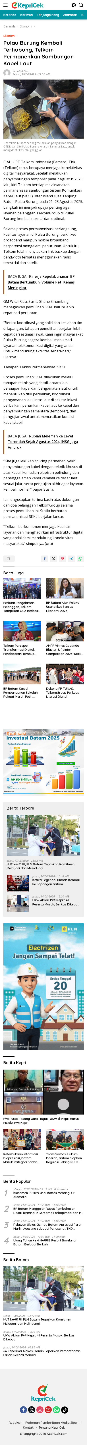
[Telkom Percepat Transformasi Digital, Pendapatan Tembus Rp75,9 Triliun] (22, 631)
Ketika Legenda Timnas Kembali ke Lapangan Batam (56, 882)
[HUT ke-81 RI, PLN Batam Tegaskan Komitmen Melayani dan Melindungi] (43, 835)
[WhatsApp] (56, 1410)
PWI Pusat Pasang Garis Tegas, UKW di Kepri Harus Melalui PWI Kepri (41, 1121)
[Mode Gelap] (73, 5)
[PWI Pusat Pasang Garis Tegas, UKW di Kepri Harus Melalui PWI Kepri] (43, 1092)
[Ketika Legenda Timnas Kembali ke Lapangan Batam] (18, 883)
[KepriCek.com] (27, 5)
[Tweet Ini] (53, 558)
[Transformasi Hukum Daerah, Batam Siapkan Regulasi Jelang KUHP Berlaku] (65, 1139)
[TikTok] (64, 1410)
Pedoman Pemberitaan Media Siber (51, 1423)
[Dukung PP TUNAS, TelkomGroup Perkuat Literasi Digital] (65, 674)
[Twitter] (31, 1410)
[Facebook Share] (44, 558)
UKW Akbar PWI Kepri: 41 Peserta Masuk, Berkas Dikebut (55, 902)
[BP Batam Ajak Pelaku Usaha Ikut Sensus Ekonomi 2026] (65, 588)
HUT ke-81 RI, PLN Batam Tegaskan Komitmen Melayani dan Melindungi (41, 866)
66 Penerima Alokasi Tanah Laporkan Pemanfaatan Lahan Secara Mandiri (42, 1353)
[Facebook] (23, 1410)
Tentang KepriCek (52, 1427)
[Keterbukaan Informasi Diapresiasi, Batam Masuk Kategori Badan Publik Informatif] (22, 1139)
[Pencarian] (81, 5)
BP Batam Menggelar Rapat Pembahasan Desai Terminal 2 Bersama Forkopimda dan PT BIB (48, 1211)
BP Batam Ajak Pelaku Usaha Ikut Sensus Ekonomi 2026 (62, 607)
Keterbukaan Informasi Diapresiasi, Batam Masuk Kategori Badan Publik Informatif (20, 1158)
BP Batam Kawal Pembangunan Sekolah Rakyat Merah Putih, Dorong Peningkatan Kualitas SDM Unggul (20, 693)
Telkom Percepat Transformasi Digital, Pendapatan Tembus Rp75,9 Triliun (19, 650)
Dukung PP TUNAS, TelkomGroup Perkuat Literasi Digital (62, 693)
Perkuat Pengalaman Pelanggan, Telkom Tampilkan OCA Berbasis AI (21, 607)
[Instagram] (40, 1410)
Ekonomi (9, 36)
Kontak (28, 1427)
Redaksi (15, 1423)
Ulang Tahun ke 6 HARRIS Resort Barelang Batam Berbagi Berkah (44, 1242)
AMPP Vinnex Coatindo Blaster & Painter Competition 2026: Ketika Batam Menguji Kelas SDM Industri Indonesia (64, 650)
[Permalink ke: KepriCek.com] (6, 72)
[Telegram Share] (71, 558)
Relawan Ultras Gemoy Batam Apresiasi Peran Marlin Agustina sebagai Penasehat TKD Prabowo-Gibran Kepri (47, 1227)
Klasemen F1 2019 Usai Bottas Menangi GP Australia (44, 1195)
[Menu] (6, 5)
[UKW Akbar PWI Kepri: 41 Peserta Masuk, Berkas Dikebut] (18, 903)
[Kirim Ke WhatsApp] (80, 558)
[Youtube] (48, 1410)
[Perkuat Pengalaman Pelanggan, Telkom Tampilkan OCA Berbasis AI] (22, 588)
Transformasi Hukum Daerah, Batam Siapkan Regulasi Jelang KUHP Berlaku (64, 1158)
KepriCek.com (21, 71)
